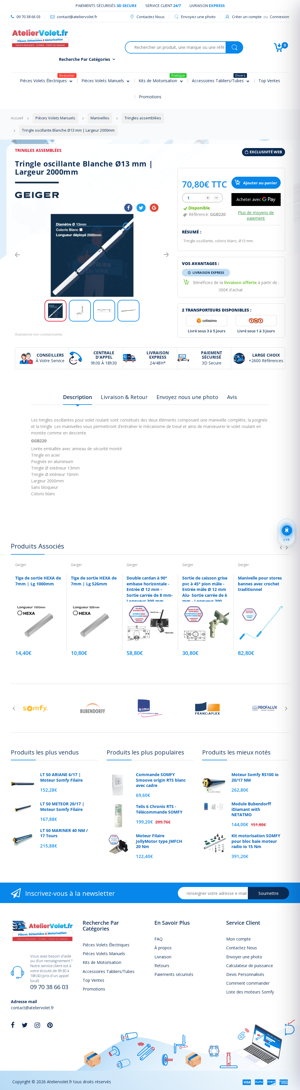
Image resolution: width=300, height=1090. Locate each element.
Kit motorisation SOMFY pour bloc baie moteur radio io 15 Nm (255, 841)
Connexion (279, 16)
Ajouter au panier (259, 182)
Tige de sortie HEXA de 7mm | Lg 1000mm (38, 581)
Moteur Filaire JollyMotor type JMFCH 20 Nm (159, 841)
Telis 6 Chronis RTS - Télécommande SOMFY (159, 809)
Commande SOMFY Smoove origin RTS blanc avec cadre (161, 780)
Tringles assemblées (38, 150)
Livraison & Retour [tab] (124, 396)
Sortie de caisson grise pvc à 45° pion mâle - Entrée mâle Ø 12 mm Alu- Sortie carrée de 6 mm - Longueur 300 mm (204, 592)
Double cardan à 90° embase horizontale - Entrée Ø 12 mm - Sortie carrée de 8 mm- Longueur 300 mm (150, 589)
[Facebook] (128, 208)
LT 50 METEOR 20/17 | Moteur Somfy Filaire (62, 806)
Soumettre (268, 893)
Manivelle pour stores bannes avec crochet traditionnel (260, 583)
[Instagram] (37, 1025)
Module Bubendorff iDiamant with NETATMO (251, 809)
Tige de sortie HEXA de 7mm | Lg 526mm (94, 581)
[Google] (154, 208)
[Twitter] (141, 208)
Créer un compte (246, 16)
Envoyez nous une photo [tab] (187, 396)
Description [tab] (77, 396)
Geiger (20, 564)
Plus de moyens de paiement (256, 215)
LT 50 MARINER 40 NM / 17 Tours (64, 833)
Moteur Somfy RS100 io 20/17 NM (255, 777)
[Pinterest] (50, 1025)
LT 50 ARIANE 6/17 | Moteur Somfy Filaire (61, 777)
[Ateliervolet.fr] (40, 38)
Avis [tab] (232, 396)
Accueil (17, 118)
